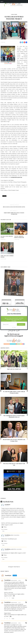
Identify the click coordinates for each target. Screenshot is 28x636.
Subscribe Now (21, 324)
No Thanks (14, 327)
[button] (14, 314)
